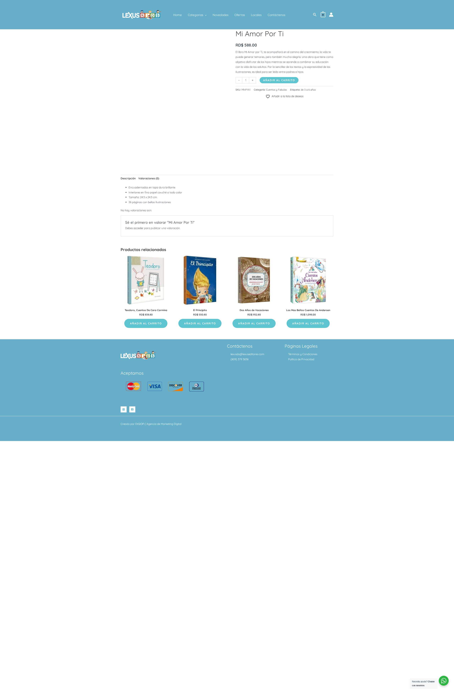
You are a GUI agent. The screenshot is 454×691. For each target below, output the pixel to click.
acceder (138, 228)
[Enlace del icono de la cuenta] (331, 14)
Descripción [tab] (128, 178)
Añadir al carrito (279, 80)
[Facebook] (132, 409)
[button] (205, 15)
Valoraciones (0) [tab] (148, 178)
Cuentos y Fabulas (276, 89)
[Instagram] (124, 409)
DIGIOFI (140, 424)
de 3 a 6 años (308, 89)
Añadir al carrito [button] (146, 323)
